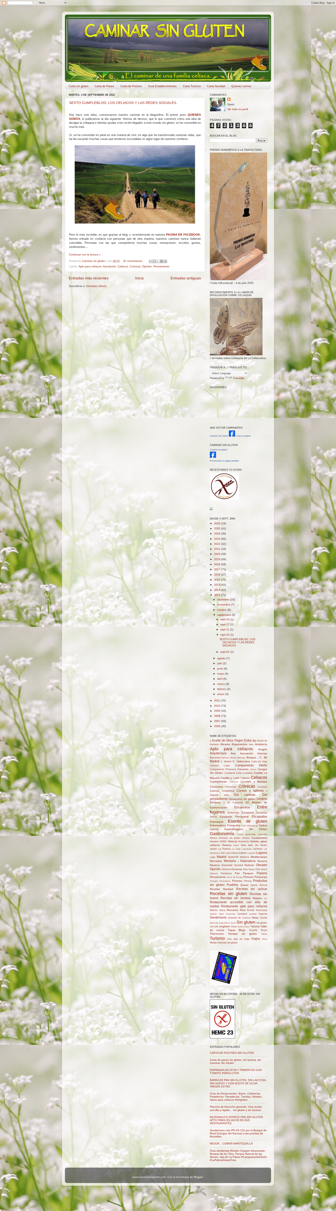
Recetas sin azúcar (251, 889)
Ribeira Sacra (217, 910)
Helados (214, 841)
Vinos (213, 942)
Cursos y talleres (250, 790)
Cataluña (245, 778)
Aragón (262, 749)
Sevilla (263, 917)
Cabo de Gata (259, 761)
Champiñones (218, 781)
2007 (217, 721)
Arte (233, 753)
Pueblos (232, 884)
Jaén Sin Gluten (257, 845)
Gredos (246, 838)
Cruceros (262, 786)
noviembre (224, 604)
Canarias (242, 769)
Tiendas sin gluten (242, 933)
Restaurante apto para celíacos (244, 906)
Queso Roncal (259, 885)
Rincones (232, 910)
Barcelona (215, 757)
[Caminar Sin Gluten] (232, 435)
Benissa (225, 757)
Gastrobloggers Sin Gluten (245, 829)
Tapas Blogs (236, 930)
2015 (217, 579)
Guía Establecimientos (162, 86)
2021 (217, 549)
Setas (255, 917)
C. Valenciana (241, 761)
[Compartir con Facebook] (162, 261)
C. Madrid (226, 761)
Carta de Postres (131, 86)
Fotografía (233, 825)
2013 (217, 590)
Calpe (227, 765)
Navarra (262, 861)
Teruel (264, 930)
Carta (239, 773)
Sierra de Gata (217, 923)
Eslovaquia (216, 821)
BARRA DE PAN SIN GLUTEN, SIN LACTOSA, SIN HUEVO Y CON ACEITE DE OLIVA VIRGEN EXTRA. (238, 1083)
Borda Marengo (237, 757)
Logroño (251, 853)
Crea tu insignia (243, 436)
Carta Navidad (216, 86)
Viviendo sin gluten (227, 942)
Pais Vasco (249, 869)
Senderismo (218, 917)
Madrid (221, 856)
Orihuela (226, 869)
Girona (213, 838)
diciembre (223, 599)
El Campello (235, 802)
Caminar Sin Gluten (219, 436)
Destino (261, 798)
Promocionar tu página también (224, 461)
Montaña (230, 861)
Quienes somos (241, 86)
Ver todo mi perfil (237, 109)
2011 (217, 700)
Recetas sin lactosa (235, 898)
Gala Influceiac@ (249, 825)
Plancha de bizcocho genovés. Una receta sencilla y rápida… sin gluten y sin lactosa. (236, 1108)
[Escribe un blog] (154, 261)
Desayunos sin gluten (242, 799)
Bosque (251, 757)
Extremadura (218, 825)
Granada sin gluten (230, 838)
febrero (222, 689)
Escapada (248, 812)
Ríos (243, 910)
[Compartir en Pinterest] (165, 261)
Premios (237, 880)
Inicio (139, 278)
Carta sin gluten (78, 86)
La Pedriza (224, 849)
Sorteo (240, 926)
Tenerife (253, 930)
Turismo (217, 938)
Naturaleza (248, 861)
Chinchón (233, 782)
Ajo (254, 740)
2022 (217, 543)
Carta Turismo (192, 86)
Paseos (262, 873)
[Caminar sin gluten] (213, 456)
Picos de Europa (235, 877)
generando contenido (256, 834)
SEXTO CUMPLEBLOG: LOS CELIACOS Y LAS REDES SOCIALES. (123, 103)
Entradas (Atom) (96, 286)
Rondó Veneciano (257, 910)
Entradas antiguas (186, 278)
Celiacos (123, 266)
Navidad (238, 865)
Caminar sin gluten (218, 449)
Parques (248, 873)
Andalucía (261, 744)
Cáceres (214, 765)
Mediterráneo (259, 857)
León (222, 853)
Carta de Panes (104, 86)
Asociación (109, 266)
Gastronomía (222, 833)
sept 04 (225, 634)
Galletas (214, 829)
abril (220, 678)
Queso (244, 885)
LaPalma (257, 849)
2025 (217, 528)
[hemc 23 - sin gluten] (222, 1037)
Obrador (261, 865)
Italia (243, 845)
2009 (217, 710)
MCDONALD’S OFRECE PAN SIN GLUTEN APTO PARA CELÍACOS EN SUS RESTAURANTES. (236, 1120)
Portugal (214, 881)
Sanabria (242, 914)
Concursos (216, 786)
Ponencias (260, 877)
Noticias (249, 865)
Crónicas (135, 266)
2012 (217, 595)
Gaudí (240, 834)
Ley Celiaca (232, 853)
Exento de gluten (247, 821)
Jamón (213, 849)
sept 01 (225, 651)
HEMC (223, 841)
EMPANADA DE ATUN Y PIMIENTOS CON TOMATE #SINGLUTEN (236, 1072)
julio (220, 663)
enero (221, 694)
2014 (217, 584)
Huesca (226, 845)
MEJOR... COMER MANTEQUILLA (231, 1143)
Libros (243, 852)
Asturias (262, 753)
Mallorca (244, 857)
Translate (238, 378)
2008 (217, 715)
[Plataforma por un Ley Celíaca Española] (224, 499)
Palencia (214, 873)
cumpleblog (228, 791)
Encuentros (242, 807)
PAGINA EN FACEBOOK (183, 234)
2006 (217, 726)
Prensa (248, 881)
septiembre (224, 614)
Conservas (230, 786)
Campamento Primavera (223, 769)
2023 (217, 538)
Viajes (255, 938)
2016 (217, 574)
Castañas (248, 773)
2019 (217, 559)
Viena (264, 939)
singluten (224, 926)
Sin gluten (245, 922)
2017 (217, 569)
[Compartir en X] (158, 261)
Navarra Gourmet (221, 865)
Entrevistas (233, 812)
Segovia (262, 914)
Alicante (225, 744)
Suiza (246, 926)
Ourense (236, 869)
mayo (221, 673)
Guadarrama (259, 837)
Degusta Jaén (219, 795)
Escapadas (259, 816)
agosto (221, 658)
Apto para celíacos (90, 266)
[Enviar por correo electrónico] (151, 261)
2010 (217, 705)
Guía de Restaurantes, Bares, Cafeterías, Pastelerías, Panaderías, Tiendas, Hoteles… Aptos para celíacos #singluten (237, 1096)
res (265, 898)
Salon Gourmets (227, 914)
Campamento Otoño (251, 765)
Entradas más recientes (88, 278)
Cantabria (229, 773)
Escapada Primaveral (234, 816)
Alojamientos (239, 744)
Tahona (255, 926)
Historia (232, 841)
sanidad (252, 914)
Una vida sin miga (238, 939)
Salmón (213, 914)
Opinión (147, 266)
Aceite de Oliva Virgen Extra (231, 740)
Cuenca (214, 790)
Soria (234, 926)
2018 (217, 564)
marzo (221, 684)
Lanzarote (246, 849)
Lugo (212, 857)
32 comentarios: (133, 261)
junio (220, 668)
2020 (217, 554)
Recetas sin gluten (228, 893)
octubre (222, 609)
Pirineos (248, 877)
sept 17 (225, 624)
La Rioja (236, 849)
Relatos (257, 898)
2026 (217, 523)
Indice (236, 845)
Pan (237, 873)
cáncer (253, 769)
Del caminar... (245, 794)
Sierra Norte (230, 923)
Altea (251, 744)
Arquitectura (218, 753)
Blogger (198, 1177)
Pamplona (226, 873)
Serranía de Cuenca (239, 917)
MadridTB (233, 857)
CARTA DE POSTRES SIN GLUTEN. (232, 1052)
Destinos (215, 802)
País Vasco (261, 869)
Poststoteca (224, 881)
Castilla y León (230, 778)
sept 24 (225, 619)
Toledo (264, 934)
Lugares (261, 852)
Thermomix (217, 933)
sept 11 (225, 629)
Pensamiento (161, 266)
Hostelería (243, 841)
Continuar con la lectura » (85, 254)
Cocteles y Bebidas (254, 781)
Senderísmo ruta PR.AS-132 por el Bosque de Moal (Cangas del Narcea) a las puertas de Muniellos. (238, 1133)
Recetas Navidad (221, 889)
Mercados (216, 861)
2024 (217, 533)
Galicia (263, 825)
